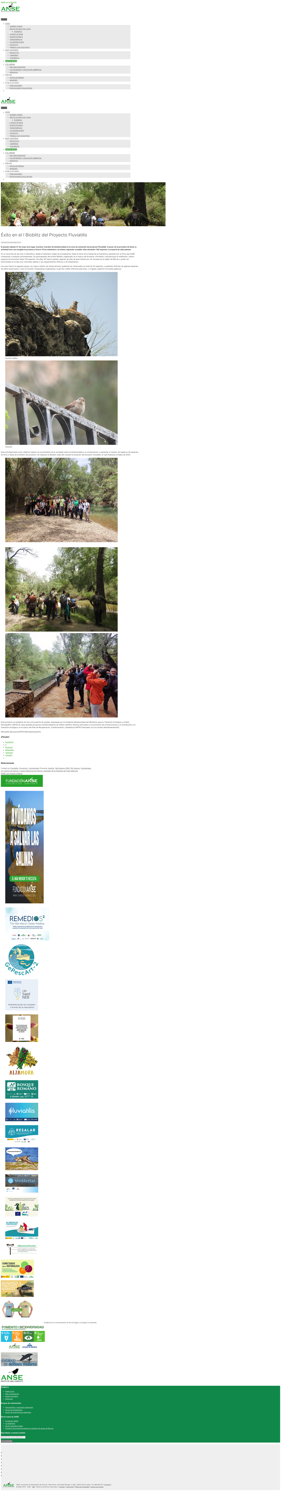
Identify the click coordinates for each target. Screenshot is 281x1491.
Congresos (14, 58)
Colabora (10, 64)
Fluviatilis (14, 768)
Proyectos (14, 53)
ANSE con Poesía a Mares (11, 773)
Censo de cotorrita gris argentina (18, 1412)
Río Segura (75, 768)
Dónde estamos (16, 37)
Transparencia (16, 39)
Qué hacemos (11, 50)
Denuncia (14, 72)
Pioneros (18, 32)
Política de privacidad (82, 1487)
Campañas (14, 55)
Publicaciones (16, 85)
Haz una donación (17, 67)
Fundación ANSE (11, 1421)
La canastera (10, 1423)
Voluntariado (34, 768)
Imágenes (13, 80)
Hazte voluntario (11, 1396)
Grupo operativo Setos (14, 1426)
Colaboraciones (17, 42)
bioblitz (51, 768)
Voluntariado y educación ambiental (26, 70)
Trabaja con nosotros (20, 47)
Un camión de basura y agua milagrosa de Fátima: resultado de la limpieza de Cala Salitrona (39, 771)
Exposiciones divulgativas (21, 88)
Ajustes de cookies (97, 1487)
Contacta (14, 45)
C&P (33, 1487)
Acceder (62, 1487)
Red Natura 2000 (62, 768)
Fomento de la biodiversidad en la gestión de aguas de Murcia (29, 1428)
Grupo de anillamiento (13, 1410)
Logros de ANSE (16, 34)
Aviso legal (69, 1487)
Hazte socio (11, 61)
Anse (7, 24)
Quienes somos (16, 26)
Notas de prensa (17, 78)
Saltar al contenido (9, 2)
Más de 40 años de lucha (20, 29)
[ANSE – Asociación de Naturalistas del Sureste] (8, 105)
